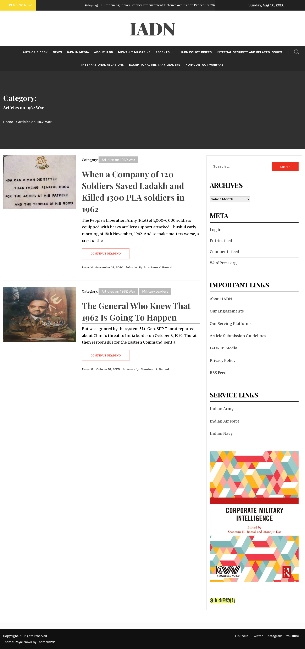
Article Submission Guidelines (238, 335)
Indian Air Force (224, 421)
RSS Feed (218, 372)
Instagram (274, 636)
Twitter (257, 636)
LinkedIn (241, 636)
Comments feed (224, 251)
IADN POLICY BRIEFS (196, 52)
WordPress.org (223, 262)
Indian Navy (221, 433)
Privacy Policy (222, 360)
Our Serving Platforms (230, 323)
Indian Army (221, 408)
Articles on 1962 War (118, 159)
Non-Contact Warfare (204, 65)
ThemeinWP (46, 642)
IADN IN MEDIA (78, 52)
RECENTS (163, 52)
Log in (216, 229)
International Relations (102, 65)
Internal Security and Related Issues (249, 52)
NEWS (57, 52)
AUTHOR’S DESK (35, 52)
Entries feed (221, 240)
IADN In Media (223, 348)
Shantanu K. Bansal (158, 267)
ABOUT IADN (103, 52)
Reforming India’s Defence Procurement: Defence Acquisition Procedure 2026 (135, 5)
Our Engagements (227, 311)
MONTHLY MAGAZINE (134, 52)
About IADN (221, 299)
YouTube (292, 636)
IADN (152, 28)
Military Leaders (155, 291)
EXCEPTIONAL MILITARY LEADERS (155, 65)
